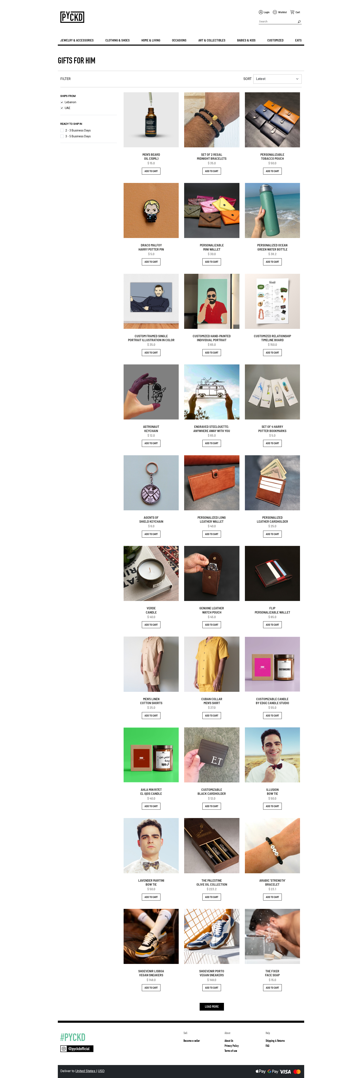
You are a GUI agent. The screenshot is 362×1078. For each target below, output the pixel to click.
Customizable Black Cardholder (212, 791)
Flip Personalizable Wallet (272, 610)
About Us (229, 1041)
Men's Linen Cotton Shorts (151, 701)
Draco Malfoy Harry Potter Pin (151, 247)
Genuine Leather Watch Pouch (211, 610)
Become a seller (192, 1041)
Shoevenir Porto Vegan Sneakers (211, 973)
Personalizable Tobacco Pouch (272, 156)
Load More (212, 1006)
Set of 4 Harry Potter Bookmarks (272, 428)
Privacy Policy (232, 1046)
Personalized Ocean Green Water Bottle (272, 247)
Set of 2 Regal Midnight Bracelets (211, 156)
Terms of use (231, 1051)
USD (101, 1071)
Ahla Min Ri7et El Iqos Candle (151, 791)
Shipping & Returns (275, 1041)
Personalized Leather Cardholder (272, 519)
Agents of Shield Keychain (151, 519)
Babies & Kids (246, 40)
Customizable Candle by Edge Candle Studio (272, 701)
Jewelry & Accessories (77, 40)
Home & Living (150, 40)
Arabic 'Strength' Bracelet (272, 882)
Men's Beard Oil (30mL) (151, 156)
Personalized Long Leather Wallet (212, 519)
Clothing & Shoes (117, 40)
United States (85, 1071)
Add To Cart (151, 171)
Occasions (179, 40)
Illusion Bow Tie (272, 791)
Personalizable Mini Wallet (212, 247)
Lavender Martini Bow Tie (151, 882)
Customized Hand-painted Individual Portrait (212, 338)
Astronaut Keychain (151, 428)
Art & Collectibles (211, 40)
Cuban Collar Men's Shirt (211, 701)
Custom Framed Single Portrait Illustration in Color (151, 338)
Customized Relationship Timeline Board (272, 338)
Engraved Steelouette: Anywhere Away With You (211, 428)
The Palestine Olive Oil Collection (212, 882)
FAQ (267, 1046)
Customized (275, 40)
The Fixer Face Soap (272, 973)
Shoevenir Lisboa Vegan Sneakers (151, 973)
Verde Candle (151, 610)
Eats (298, 40)
